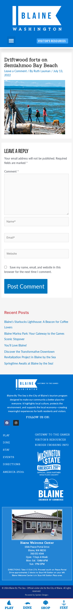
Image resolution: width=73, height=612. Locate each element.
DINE (6, 442)
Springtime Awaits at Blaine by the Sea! (28, 363)
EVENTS (8, 457)
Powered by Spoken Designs (36, 594)
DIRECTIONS (11, 464)
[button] (11, 40)
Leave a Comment (15, 71)
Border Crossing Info (52, 444)
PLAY (6, 435)
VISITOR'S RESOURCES (50, 439)
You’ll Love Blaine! (15, 345)
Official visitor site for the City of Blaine (44, 587)
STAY (6, 449)
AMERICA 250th (13, 471)
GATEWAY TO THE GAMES (52, 434)
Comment (11, 171)
